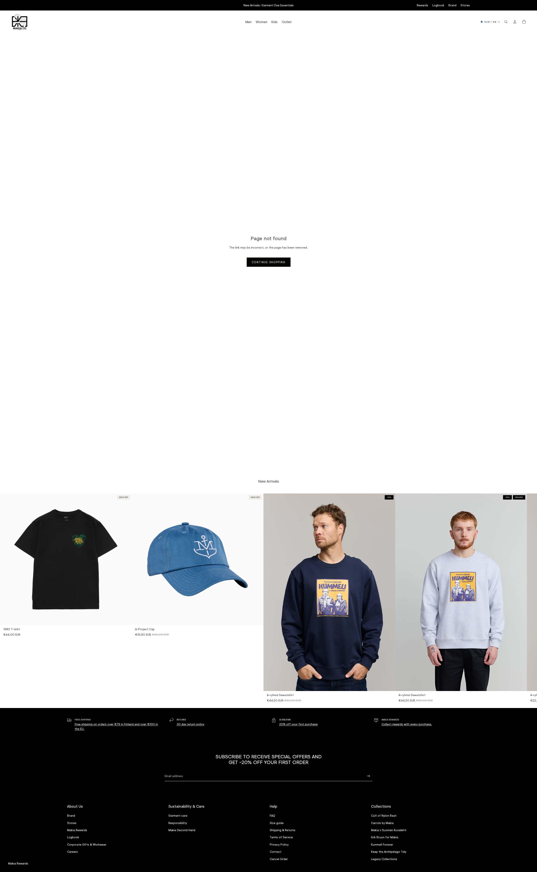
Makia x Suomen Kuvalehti (388, 830)
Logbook (438, 5)
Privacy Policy (279, 844)
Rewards (422, 5)
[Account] (514, 21)
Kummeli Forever (382, 844)
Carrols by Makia (382, 822)
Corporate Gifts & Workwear (86, 844)
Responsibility (177, 822)
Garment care (177, 815)
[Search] (506, 21)
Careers (72, 851)
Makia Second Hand (181, 830)
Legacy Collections (384, 858)
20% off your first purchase (298, 724)
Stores (465, 5)
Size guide (277, 822)
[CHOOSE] (388, 684)
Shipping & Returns (282, 830)
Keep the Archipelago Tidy (388, 851)
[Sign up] (368, 776)
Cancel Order (279, 858)
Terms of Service (281, 837)
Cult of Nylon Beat (383, 815)
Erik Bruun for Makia (384, 837)
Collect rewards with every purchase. (407, 724)
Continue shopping (268, 262)
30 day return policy (190, 724)
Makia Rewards (77, 830)
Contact (275, 851)
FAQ (272, 815)
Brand (452, 5)
